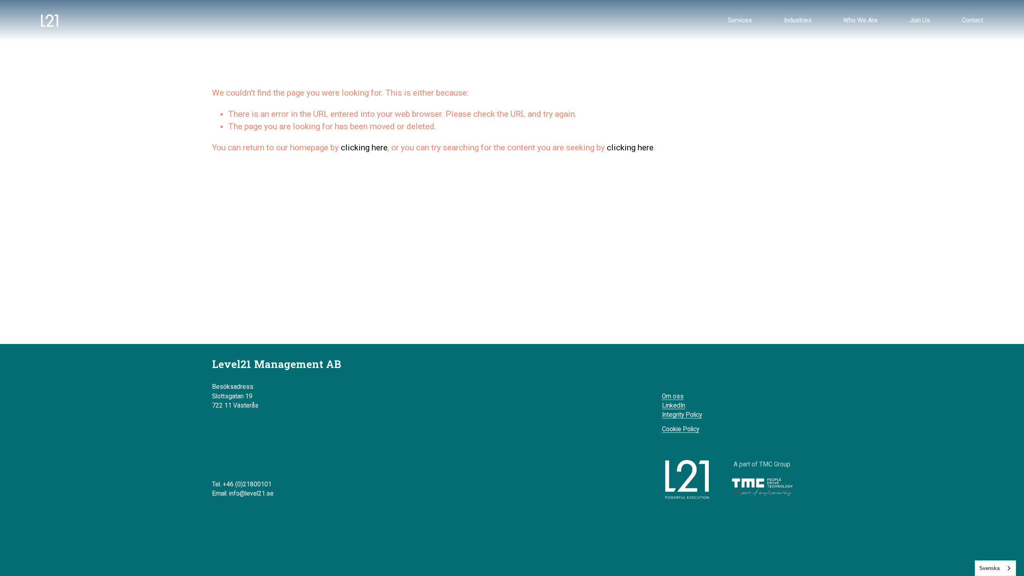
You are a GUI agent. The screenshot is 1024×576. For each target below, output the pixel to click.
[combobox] (995, 568)
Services (740, 20)
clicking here (364, 147)
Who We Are (860, 20)
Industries (798, 20)
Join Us (919, 20)
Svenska (989, 568)
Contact (972, 20)
